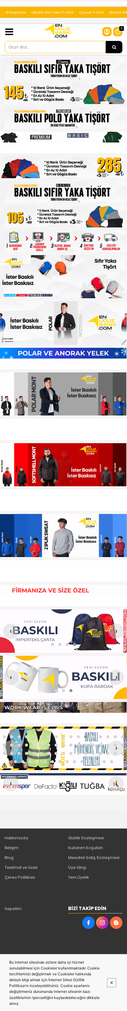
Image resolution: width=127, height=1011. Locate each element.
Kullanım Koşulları (85, 848)
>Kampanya (15, 12)
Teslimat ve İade (21, 867)
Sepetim (13, 909)
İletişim (11, 848)
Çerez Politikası (20, 877)
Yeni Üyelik (78, 877)
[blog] (116, 923)
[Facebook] (88, 923)
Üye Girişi (77, 867)
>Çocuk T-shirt (91, 12)
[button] (52, 644)
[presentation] (10, 631)
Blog (9, 858)
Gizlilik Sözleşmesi (86, 838)
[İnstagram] (102, 923)
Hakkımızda (16, 838)
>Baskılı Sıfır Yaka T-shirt (52, 12)
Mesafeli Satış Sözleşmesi (94, 858)
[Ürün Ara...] (114, 47)
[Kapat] (111, 982)
